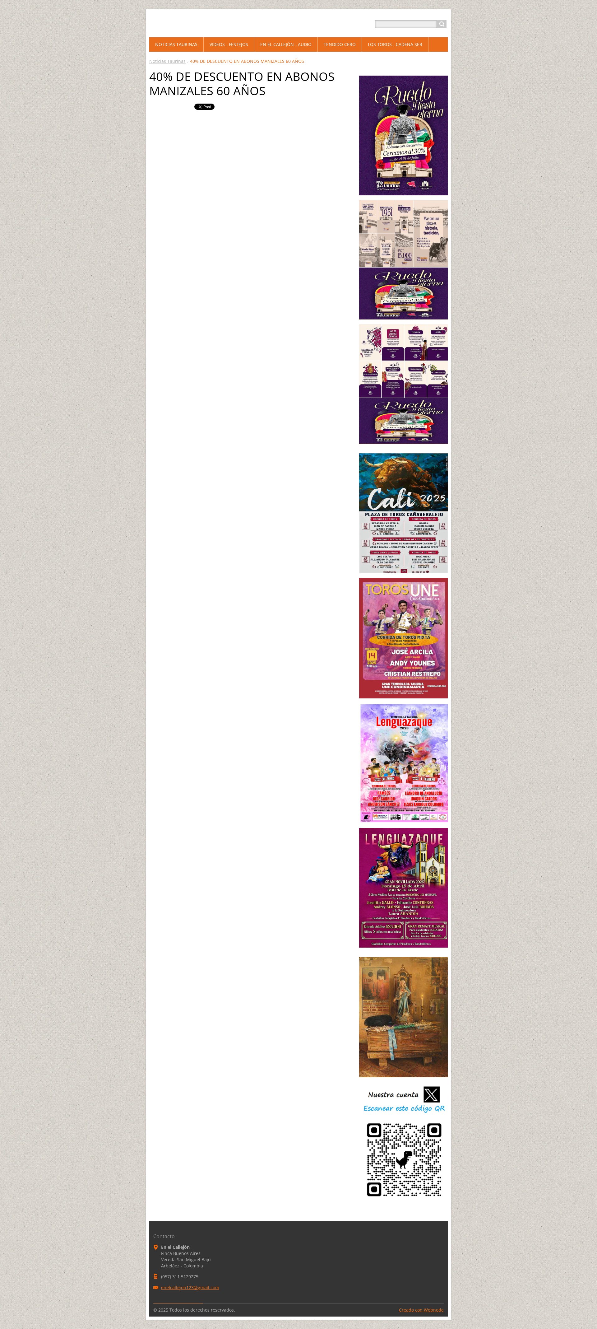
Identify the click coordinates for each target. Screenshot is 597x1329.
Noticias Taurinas (167, 61)
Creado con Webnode (421, 1310)
